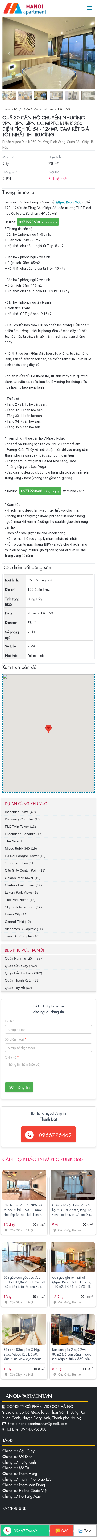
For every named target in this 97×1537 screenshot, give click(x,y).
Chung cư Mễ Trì (15, 1467)
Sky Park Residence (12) (23, 907)
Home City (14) (16, 914)
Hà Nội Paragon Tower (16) (25, 856)
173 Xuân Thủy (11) (20, 863)
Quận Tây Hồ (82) (18, 988)
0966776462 (54, 1134)
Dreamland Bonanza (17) (24, 834)
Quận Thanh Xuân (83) (22, 980)
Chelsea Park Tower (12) (23, 885)
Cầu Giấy (30, 109)
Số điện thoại (16, 1039)
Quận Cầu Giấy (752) (21, 966)
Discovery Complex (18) (23, 819)
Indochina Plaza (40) (20, 812)
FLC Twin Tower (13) (20, 826)
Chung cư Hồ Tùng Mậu (21, 1495)
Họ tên (11, 1021)
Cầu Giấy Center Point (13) (25, 870)
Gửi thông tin (19, 1086)
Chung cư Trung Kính (19, 1461)
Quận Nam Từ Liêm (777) (24, 958)
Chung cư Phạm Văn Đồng (23, 1484)
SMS (64, 1530)
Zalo (87, 1530)
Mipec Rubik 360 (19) (21, 848)
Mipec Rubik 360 (57, 109)
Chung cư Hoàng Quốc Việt (24, 1490)
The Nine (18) (15, 841)
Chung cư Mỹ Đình (17, 1456)
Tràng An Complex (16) (22, 936)
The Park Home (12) (20, 900)
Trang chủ (10, 109)
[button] (87, 54)
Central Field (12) (18, 922)
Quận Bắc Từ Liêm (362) (23, 973)
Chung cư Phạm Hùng (19, 1473)
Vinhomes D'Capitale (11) (24, 929)
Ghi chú (12, 1057)
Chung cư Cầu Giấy (18, 1450)
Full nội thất (57, 178)
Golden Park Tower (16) (22, 878)
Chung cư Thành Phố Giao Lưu (26, 1478)
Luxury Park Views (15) (22, 892)
